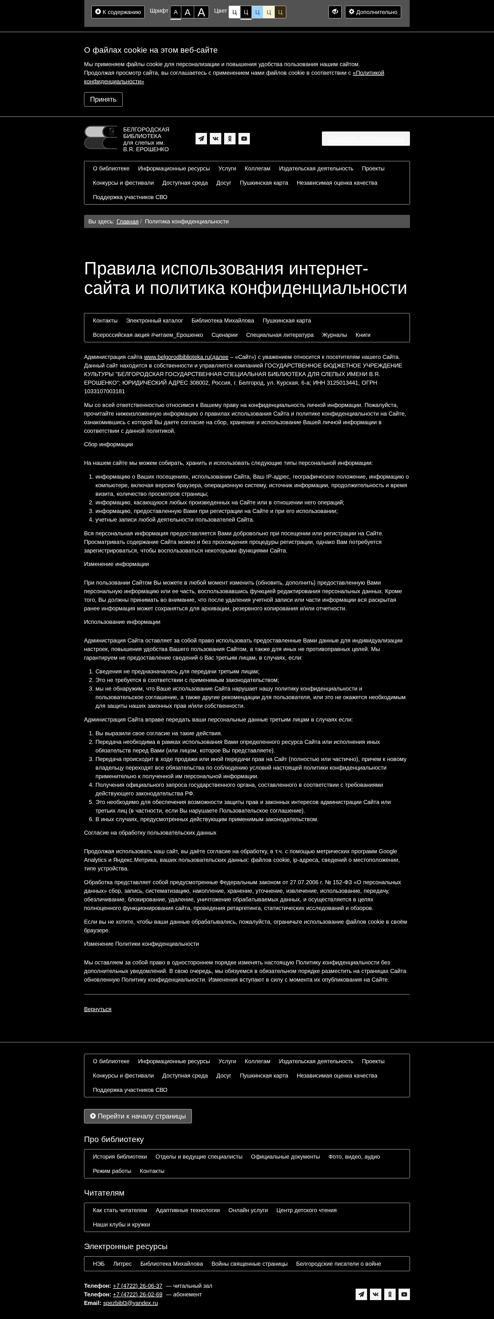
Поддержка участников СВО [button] (130, 197)
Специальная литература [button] (280, 335)
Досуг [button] (223, 183)
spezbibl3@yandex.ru (130, 1303)
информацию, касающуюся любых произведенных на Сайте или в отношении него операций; (219, 502)
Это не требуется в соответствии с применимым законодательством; (187, 680)
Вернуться (97, 1009)
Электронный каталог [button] (154, 320)
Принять (103, 99)
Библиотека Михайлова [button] (223, 320)
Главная (128, 221)
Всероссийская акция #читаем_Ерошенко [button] (148, 335)
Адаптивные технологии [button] (188, 1210)
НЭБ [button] (99, 1264)
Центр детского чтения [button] (306, 1210)
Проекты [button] (373, 168)
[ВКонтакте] (215, 138)
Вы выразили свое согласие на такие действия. (158, 733)
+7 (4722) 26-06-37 (137, 1286)
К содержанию (121, 12)
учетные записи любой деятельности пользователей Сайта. (174, 519)
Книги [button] (363, 335)
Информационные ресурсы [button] (174, 168)
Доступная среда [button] (185, 183)
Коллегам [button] (257, 168)
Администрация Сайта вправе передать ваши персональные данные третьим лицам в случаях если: (218, 719)
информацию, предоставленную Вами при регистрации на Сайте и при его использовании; (216, 511)
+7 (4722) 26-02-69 (137, 1294)
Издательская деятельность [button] (316, 168)
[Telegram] (201, 138)
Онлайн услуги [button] (248, 1210)
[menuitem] (111, 168)
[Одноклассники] (230, 138)
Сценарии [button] (225, 335)
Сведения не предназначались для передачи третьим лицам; (177, 671)
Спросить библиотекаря (366, 138)
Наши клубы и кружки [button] (121, 1224)
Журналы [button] (334, 335)
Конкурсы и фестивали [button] (123, 183)
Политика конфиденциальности (187, 221)
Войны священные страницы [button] (250, 1264)
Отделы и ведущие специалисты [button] (199, 1156)
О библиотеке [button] (111, 168)
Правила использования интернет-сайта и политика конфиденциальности (245, 278)
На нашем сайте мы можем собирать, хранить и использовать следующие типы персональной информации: (228, 463)
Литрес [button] (122, 1264)
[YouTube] (244, 138)
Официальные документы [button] (285, 1156)
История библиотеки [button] (120, 1156)
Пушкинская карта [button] (264, 183)
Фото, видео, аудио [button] (354, 1156)
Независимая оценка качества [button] (337, 183)
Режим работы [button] (112, 1171)
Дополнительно (375, 12)
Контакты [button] (105, 320)
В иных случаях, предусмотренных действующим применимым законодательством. (207, 819)
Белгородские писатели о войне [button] (338, 1264)
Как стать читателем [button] (120, 1210)
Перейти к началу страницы (141, 1116)
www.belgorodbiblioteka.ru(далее (186, 357)
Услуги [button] (227, 168)
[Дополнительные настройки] (335, 12)
